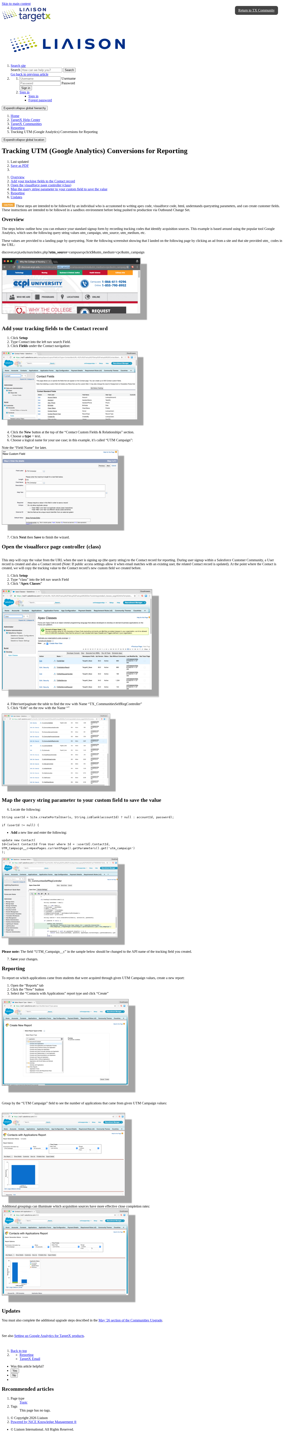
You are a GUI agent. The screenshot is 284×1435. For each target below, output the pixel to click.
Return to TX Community (256, 10)
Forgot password (40, 100)
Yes (14, 1370)
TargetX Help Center (25, 120)
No (14, 1375)
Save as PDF (20, 166)
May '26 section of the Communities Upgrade (130, 1320)
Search (16, 70)
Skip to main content (16, 4)
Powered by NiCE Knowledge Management (44, 1422)
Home (15, 116)
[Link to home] (68, 58)
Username (68, 78)
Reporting (18, 128)
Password (68, 83)
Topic (24, 1402)
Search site (18, 66)
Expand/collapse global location (24, 139)
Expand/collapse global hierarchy (25, 108)
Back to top (19, 1351)
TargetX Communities (26, 124)
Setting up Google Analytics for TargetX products (49, 1336)
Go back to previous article (29, 74)
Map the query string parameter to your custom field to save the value (59, 189)
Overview (18, 177)
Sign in (25, 88)
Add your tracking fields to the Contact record (43, 181)
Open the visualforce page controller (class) (41, 185)
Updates (16, 197)
